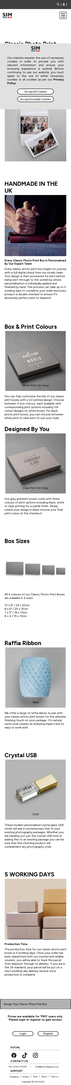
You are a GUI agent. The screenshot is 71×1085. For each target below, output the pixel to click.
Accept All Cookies (35, 91)
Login (23, 1033)
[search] (59, 4)
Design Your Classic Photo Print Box (25, 1004)
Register (48, 1033)
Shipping (14, 1076)
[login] (64, 4)
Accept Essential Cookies (35, 99)
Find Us (54, 1076)
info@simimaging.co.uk (46, 1066)
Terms (44, 1076)
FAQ (35, 1076)
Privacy (25, 1076)
